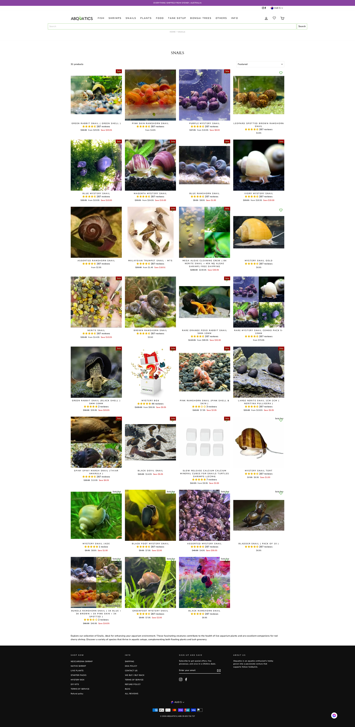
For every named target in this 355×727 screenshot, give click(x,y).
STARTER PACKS (78, 675)
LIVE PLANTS (77, 670)
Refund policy (77, 693)
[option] (177, 2)
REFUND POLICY (133, 684)
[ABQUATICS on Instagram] (263, 8)
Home (173, 32)
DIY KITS (75, 684)
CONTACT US (131, 670)
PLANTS (146, 18)
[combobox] (172, 26)
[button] (90, 126)
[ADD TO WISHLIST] (118, 73)
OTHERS (221, 18)
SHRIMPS (115, 18)
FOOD (160, 18)
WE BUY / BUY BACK (134, 675)
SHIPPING (129, 661)
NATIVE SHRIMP (78, 666)
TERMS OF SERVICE (80, 689)
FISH (101, 18)
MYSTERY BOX (77, 679)
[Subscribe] (219, 670)
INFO (234, 18)
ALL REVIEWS (131, 693)
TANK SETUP (177, 18)
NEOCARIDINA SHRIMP (82, 661)
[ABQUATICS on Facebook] (265, 8)
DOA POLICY (131, 666)
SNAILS (131, 18)
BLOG (127, 689)
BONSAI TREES (200, 18)
